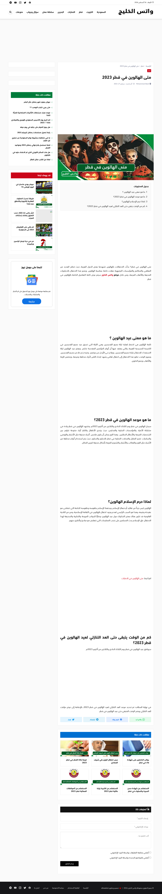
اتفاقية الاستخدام (73, 887)
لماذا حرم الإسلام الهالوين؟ (134, 201)
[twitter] (25, 2)
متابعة (31, 301)
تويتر (70, 719)
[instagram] (20, 2)
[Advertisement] (81, 41)
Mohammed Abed (142, 83)
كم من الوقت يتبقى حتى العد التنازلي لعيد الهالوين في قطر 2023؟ (117, 206)
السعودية (101, 12)
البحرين (61, 12)
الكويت (89, 12)
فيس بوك (115, 719)
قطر (81, 12)
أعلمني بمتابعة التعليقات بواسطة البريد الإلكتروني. (129, 852)
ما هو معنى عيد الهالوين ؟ (134, 192)
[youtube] (15, 2)
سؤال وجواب (32, 12)
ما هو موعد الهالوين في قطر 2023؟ (130, 196)
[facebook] (29, 2)
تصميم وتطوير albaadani (110, 887)
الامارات (71, 12)
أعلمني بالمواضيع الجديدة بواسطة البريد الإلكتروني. (129, 857)
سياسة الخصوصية (58, 887)
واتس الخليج (107, 274)
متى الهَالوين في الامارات (132, 578)
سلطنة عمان (48, 12)
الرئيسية (85, 887)
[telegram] (10, 2)
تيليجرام (93, 719)
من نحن (45, 887)
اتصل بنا (36, 887)
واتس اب (139, 719)
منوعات (19, 12)
